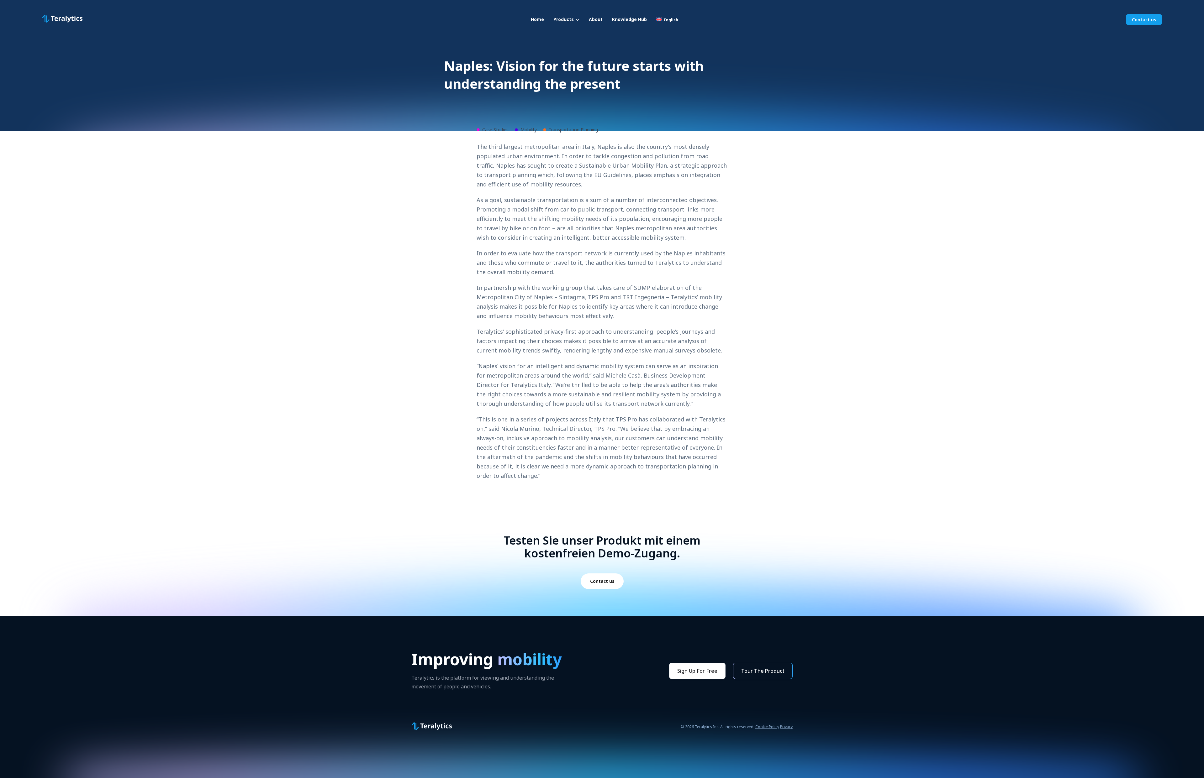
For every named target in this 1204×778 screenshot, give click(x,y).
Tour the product (762, 670)
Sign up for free (697, 670)
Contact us (1144, 20)
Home (537, 19)
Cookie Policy (767, 726)
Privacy (786, 726)
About (596, 19)
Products (563, 19)
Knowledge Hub (629, 19)
